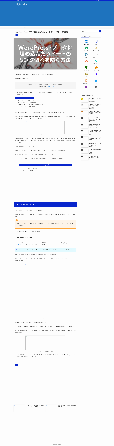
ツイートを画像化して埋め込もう (30, 169)
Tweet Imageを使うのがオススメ (31, 170)
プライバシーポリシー (60, 442)
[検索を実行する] (100, 31)
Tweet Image (21, 245)
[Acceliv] (21, 4)
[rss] (97, 0)
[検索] (98, 0)
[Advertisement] (57, 17)
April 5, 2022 (51, 86)
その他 (17, 34)
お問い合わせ (52, 442)
